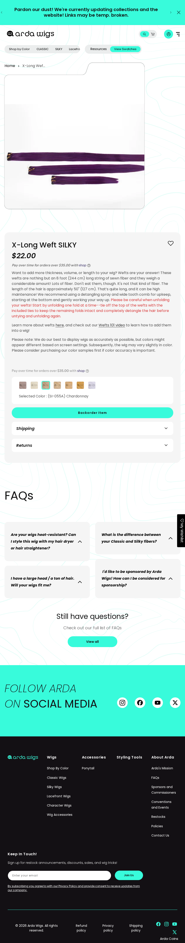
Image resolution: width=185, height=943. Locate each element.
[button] (144, 34)
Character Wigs (59, 805)
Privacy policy (108, 928)
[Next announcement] (171, 12)
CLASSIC (43, 49)
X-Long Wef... (33, 65)
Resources (98, 49)
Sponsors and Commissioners (163, 790)
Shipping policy (136, 928)
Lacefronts (76, 49)
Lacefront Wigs (59, 796)
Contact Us (160, 835)
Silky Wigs (54, 787)
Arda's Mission (162, 768)
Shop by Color (19, 49)
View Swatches (125, 49)
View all (92, 641)
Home (10, 65)
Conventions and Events (161, 805)
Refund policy (81, 928)
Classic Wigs (56, 777)
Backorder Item (92, 412)
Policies (157, 826)
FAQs (155, 777)
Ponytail (88, 768)
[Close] (178, 12)
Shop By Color (58, 768)
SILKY (58, 49)
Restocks (158, 816)
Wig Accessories (59, 814)
